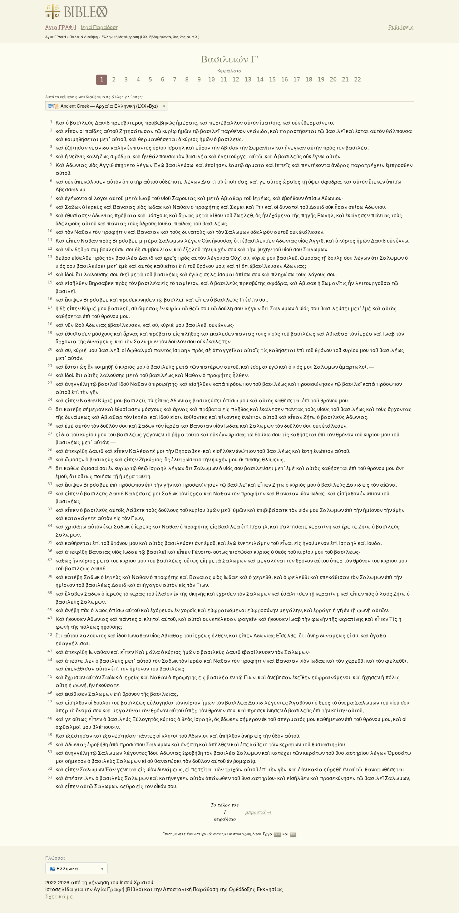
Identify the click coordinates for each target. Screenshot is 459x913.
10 (211, 79)
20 (333, 79)
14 (260, 79)
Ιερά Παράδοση (100, 27)
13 (247, 79)
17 (296, 79)
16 (284, 79)
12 (235, 79)
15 (272, 79)
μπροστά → (258, 811)
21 (345, 79)
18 (308, 79)
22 (357, 79)
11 (223, 79)
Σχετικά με (59, 896)
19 (321, 79)
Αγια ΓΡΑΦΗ (60, 27)
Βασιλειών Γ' (229, 58)
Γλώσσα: (55, 857)
